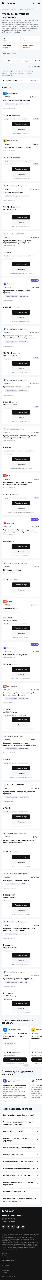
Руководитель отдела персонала (16, 387)
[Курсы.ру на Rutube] (23, 1227)
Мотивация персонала (12, 570)
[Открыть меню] (38, 3)
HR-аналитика (13, 61)
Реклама (4, 1272)
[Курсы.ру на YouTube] (3, 1227)
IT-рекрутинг (26, 61)
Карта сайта (5, 1258)
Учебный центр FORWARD (15, 234)
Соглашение (5, 1263)
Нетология (10, 284)
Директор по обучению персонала (17, 147)
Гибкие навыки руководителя (15, 655)
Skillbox (14, 1082)
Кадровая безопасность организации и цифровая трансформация (19, 930)
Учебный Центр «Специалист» (17, 186)
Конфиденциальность (8, 1260)
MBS (8, 476)
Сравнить (21, 129)
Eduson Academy (12, 141)
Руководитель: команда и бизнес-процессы (17, 292)
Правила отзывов (7, 1268)
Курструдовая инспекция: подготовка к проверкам (19, 793)
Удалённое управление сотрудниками (18, 979)
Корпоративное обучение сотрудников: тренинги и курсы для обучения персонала (20, 531)
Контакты (4, 1255)
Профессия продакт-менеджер (19, 1080)
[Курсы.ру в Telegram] (8, 1227)
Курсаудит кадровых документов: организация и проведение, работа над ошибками (19, 744)
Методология (6, 1265)
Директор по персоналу (13, 193)
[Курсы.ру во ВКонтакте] (13, 1227)
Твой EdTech (5, 1253)
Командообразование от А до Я (16, 880)
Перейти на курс (21, 124)
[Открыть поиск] (33, 3)
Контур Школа (12, 686)
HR (4, 61)
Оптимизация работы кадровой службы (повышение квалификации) (19, 694)
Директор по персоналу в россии (16, 100)
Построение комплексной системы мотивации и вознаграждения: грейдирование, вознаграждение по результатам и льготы (17, 484)
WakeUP (10, 601)
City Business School (13, 93)
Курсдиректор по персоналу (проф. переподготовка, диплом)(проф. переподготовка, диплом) (17, 242)
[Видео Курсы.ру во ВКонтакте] (18, 1227)
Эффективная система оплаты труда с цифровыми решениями (18, 841)
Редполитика (5, 1270)
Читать (24, 1098)
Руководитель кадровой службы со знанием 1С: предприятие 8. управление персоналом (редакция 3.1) (19, 337)
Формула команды (10, 608)
